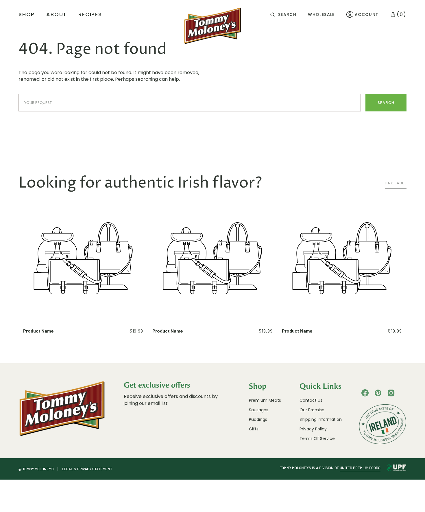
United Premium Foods (360, 467)
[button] (283, 14)
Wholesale (321, 14)
